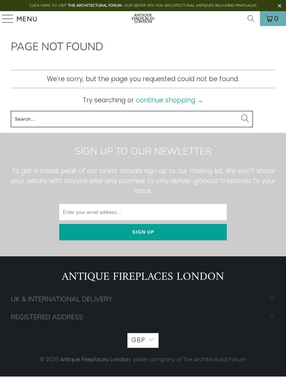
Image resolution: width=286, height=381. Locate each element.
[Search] (251, 18)
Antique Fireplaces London (95, 359)
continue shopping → (169, 100)
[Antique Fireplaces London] (143, 18)
